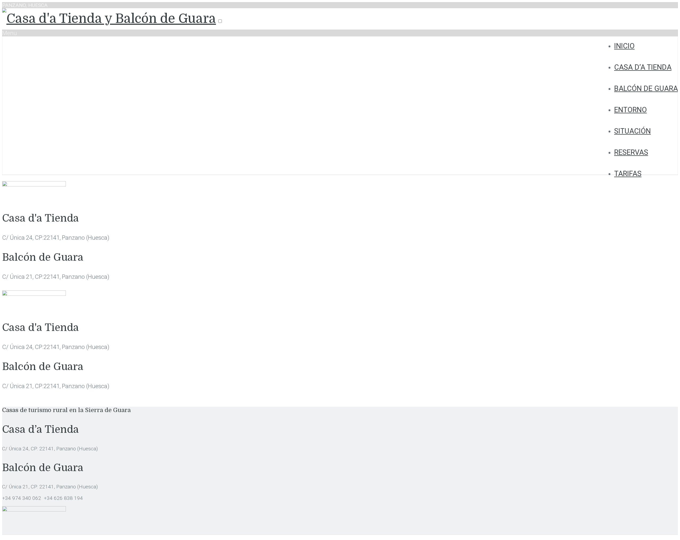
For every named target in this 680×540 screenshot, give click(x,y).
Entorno (630, 110)
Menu (9, 33)
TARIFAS (627, 173)
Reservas (631, 152)
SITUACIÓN (632, 131)
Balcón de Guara (646, 88)
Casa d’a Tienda (643, 67)
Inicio (624, 46)
